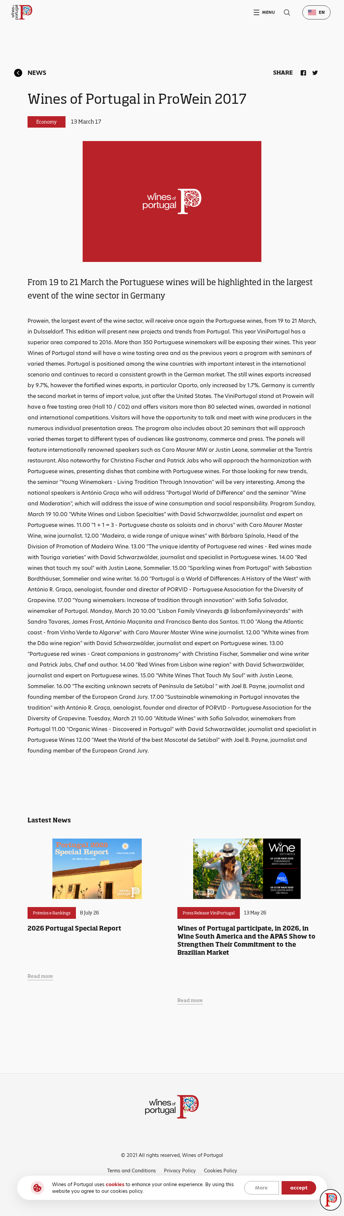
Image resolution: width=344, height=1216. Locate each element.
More (261, 1187)
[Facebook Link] (302, 71)
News (37, 73)
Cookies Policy (220, 1170)
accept (298, 1187)
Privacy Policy (180, 1170)
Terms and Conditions (131, 1170)
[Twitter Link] (313, 71)
